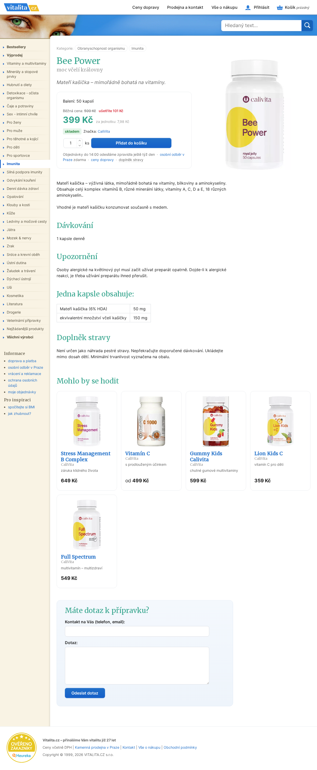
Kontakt (129, 747)
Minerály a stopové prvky (22, 73)
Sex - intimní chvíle (22, 114)
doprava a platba (22, 360)
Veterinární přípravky (24, 320)
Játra (11, 229)
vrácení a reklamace (24, 373)
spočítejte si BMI (21, 407)
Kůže (11, 213)
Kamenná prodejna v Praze (97, 747)
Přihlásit (261, 7)
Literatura (15, 303)
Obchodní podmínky (180, 747)
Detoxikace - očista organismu (23, 95)
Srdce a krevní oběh (23, 254)
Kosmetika (15, 295)
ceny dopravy (102, 160)
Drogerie (14, 312)
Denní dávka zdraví (23, 188)
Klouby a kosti (18, 204)
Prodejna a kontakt (185, 7)
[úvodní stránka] (21, 7)
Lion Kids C (268, 455)
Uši (9, 287)
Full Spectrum (78, 559)
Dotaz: (71, 642)
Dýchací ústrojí (19, 279)
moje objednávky (22, 392)
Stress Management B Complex (86, 458)
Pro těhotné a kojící (22, 138)
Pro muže (14, 130)
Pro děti (13, 147)
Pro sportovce (18, 155)
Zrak (10, 246)
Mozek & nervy (19, 238)
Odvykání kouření (21, 180)
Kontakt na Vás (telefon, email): (95, 621)
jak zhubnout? (19, 413)
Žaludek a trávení (21, 271)
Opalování (15, 196)
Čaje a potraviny (20, 106)
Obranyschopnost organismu (101, 48)
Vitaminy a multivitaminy (26, 63)
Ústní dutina (16, 262)
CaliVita (104, 131)
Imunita (138, 48)
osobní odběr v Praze (25, 367)
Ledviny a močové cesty (27, 221)
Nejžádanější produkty (25, 328)
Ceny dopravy (145, 7)
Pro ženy (14, 122)
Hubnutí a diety (19, 84)
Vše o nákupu (225, 7)
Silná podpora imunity (24, 172)
